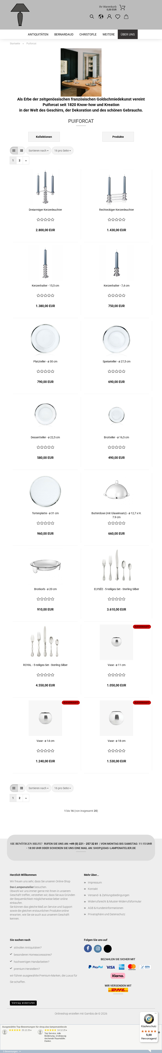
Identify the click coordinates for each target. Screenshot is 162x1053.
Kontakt (93, 888)
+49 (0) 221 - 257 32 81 (83, 843)
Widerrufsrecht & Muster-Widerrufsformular (114, 901)
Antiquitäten (38, 34)
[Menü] (155, 1014)
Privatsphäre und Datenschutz (106, 914)
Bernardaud (63, 34)
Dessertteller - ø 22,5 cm (45, 437)
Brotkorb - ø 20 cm (45, 589)
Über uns (128, 34)
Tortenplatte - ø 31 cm (45, 513)
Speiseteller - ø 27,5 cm (116, 361)
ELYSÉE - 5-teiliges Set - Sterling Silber (116, 589)
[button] (101, 17)
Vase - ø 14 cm (45, 740)
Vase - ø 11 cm (116, 665)
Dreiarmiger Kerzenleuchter (45, 209)
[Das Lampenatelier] (21, 15)
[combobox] (38, 151)
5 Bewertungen (10, 1051)
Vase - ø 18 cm (116, 740)
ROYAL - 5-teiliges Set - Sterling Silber (45, 665)
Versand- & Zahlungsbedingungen (108, 895)
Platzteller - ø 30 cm (45, 361)
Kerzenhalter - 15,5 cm (45, 285)
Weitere (109, 34)
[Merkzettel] (118, 17)
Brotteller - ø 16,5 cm (116, 437)
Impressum (95, 882)
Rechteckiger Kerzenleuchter (116, 209)
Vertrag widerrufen (23, 1003)
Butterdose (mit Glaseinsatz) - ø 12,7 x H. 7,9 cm (116, 515)
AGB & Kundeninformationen (105, 908)
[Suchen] (92, 17)
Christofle (88, 34)
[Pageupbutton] (151, 1047)
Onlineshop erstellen (67, 1013)
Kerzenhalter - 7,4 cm (116, 285)
